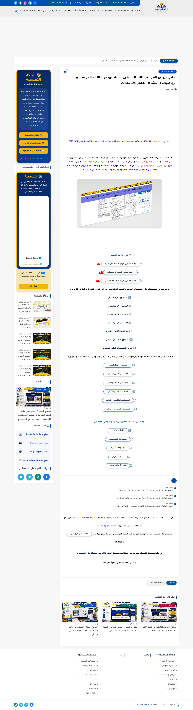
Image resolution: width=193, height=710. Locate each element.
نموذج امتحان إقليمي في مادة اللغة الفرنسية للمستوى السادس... (129, 61)
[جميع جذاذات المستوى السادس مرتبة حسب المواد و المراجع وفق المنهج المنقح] (42, 370)
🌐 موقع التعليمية (33, 135)
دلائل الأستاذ (90, 675)
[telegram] (30, 3)
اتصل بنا (88, 3)
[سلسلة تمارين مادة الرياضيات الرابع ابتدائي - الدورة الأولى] (42, 306)
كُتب (94, 680)
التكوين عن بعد (21, 11)
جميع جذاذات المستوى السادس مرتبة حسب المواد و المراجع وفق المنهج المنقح (24, 373)
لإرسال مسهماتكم (59, 3)
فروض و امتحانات (167, 72)
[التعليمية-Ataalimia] (161, 8)
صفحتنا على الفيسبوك (87, 553)
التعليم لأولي (54, 11)
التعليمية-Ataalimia (145, 705)
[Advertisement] (96, 36)
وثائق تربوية (91, 693)
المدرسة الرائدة (80, 11)
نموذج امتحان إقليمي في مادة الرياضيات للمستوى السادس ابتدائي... (143, 506)
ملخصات (171, 684)
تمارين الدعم (170, 670)
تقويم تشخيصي (168, 666)
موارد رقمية (170, 689)
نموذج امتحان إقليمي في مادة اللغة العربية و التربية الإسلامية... (145, 491)
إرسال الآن (33, 286)
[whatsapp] (20, 3)
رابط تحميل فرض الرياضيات (120, 272)
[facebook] (35, 3)
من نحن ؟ (133, 3)
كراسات (171, 680)
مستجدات (135, 11)
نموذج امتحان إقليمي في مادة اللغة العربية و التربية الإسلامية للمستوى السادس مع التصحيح (34, 415)
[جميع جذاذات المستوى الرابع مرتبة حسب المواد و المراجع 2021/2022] (42, 338)
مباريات (91, 11)
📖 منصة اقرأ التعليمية (33, 151)
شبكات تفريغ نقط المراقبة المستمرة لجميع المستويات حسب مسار (25, 325)
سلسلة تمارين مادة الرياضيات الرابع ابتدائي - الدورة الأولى (24, 309)
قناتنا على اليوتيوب (79, 534)
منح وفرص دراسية (38, 11)
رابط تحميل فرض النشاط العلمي (120, 281)
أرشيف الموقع (76, 3)
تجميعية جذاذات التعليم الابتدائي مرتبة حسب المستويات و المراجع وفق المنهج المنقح (24, 357)
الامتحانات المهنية (88, 661)
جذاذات (93, 670)
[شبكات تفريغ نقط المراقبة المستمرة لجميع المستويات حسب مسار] (42, 322)
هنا (105, 563)
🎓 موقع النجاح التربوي (33, 143)
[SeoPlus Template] (177, 705)
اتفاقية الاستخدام (119, 3)
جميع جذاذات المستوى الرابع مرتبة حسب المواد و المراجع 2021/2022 (24, 341)
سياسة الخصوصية (102, 3)
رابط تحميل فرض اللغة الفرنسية (120, 264)
